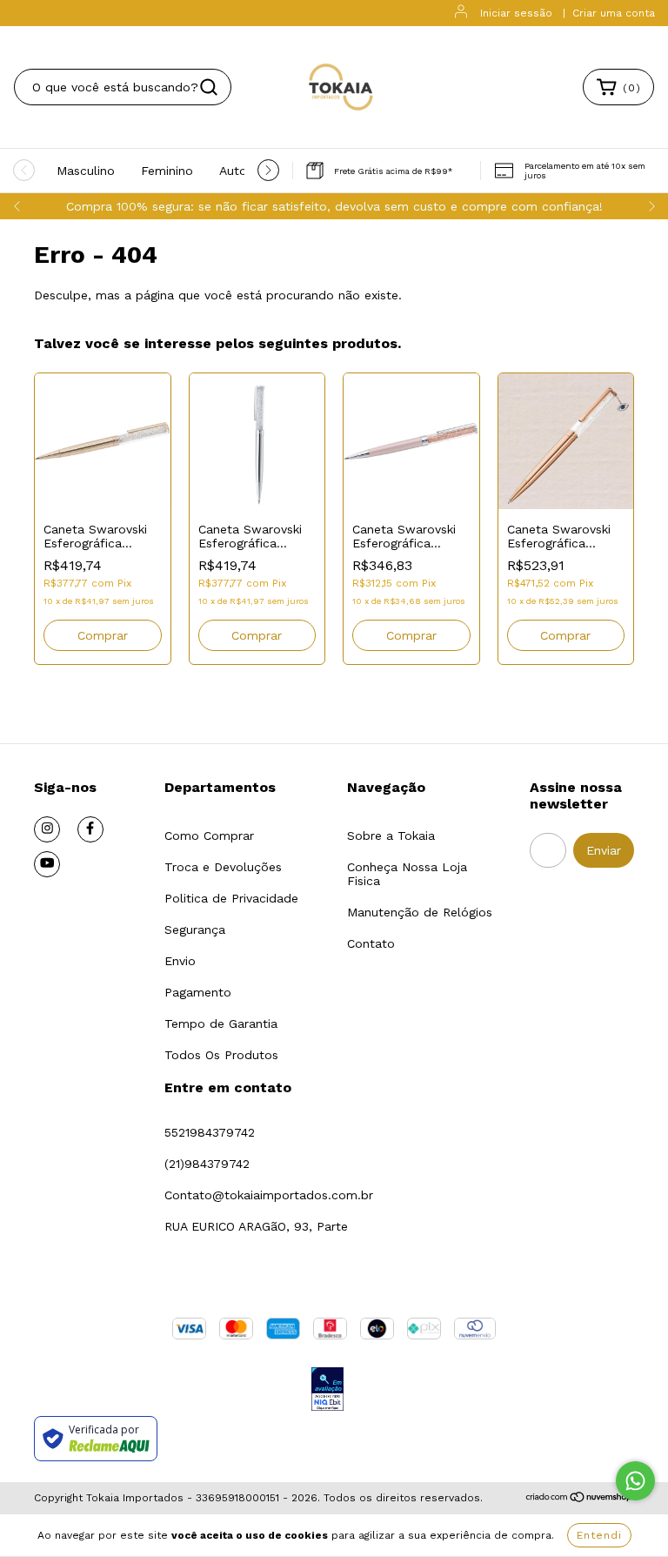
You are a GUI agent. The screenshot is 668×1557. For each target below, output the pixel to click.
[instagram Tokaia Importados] (47, 829)
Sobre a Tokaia (391, 835)
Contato (371, 943)
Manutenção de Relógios (419, 912)
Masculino (86, 171)
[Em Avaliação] (327, 1390)
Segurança (194, 929)
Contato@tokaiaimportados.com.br (268, 1195)
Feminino (167, 171)
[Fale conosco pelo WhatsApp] (635, 1480)
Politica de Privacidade (231, 898)
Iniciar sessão (516, 13)
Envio (180, 961)
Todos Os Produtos (221, 1055)
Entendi (599, 1535)
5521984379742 (209, 1132)
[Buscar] (208, 87)
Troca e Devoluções (223, 867)
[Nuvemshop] (579, 1499)
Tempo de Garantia (220, 1023)
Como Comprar (209, 835)
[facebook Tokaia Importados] (90, 829)
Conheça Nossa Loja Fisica (407, 874)
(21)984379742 (207, 1164)
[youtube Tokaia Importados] (47, 864)
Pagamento (197, 992)
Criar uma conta (613, 13)
